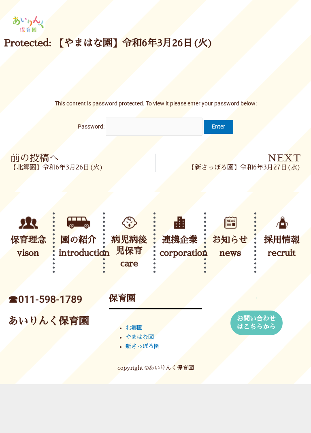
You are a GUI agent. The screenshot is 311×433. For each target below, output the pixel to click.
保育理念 (28, 240)
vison (28, 253)
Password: (92, 126)
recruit (282, 253)
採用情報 (282, 240)
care (129, 263)
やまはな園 (140, 337)
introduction (84, 253)
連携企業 (180, 240)
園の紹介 (78, 240)
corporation (184, 253)
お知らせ (230, 240)
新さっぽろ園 (143, 346)
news (230, 253)
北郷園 (134, 327)
